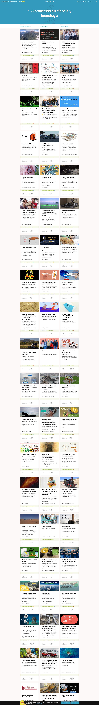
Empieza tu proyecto (13, 1)
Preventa (20, 1)
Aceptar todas (74, 702)
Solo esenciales (65, 702)
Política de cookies (39, 703)
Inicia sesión (79, 1)
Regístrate (85, 1)
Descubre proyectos (5, 1)
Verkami (49, 1)
